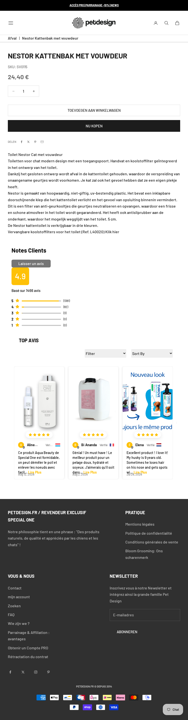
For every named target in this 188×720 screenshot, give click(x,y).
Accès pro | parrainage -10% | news (94, 5)
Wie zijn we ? (19, 623)
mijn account (19, 596)
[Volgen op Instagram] (35, 672)
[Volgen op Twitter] (23, 672)
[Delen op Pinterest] (35, 142)
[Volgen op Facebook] (10, 672)
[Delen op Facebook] (22, 142)
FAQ (11, 614)
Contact (15, 588)
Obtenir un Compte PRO (28, 647)
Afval (12, 38)
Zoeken (14, 605)
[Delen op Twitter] (28, 142)
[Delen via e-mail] (42, 142)
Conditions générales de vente (151, 542)
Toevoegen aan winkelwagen (94, 110)
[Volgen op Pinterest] (48, 672)
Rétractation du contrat (28, 656)
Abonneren (127, 632)
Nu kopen (94, 126)
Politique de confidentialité (148, 533)
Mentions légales (139, 524)
